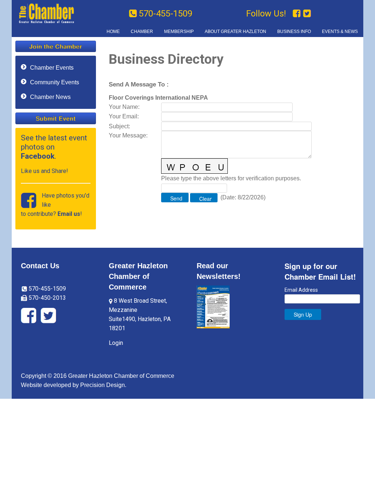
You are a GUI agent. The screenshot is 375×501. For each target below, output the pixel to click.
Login (116, 342)
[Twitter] (307, 13)
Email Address (301, 290)
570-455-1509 (165, 13)
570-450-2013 (46, 297)
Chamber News (50, 97)
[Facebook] (298, 13)
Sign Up (303, 314)
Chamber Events (52, 68)
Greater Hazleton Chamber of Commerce (138, 276)
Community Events (54, 82)
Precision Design (102, 385)
